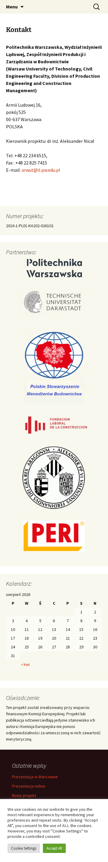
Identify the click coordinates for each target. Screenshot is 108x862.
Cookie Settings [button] (23, 848)
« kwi (25, 664)
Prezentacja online (28, 786)
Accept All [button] (54, 848)
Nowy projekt (24, 795)
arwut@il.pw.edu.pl (41, 170)
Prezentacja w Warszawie (35, 776)
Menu (12, 7)
